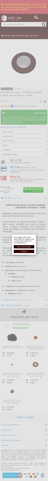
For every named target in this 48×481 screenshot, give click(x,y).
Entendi (24, 251)
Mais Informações (24, 247)
